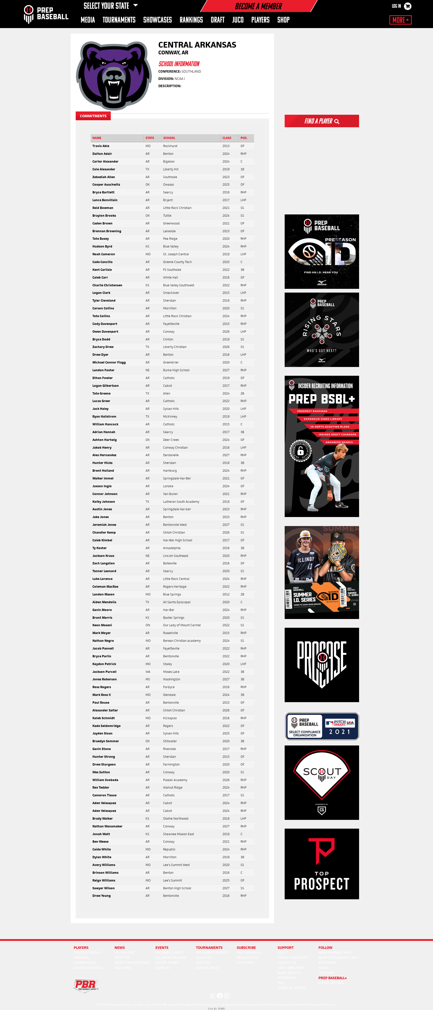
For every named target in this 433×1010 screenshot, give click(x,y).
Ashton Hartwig (104, 440)
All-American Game (170, 957)
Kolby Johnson (103, 501)
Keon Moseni (102, 625)
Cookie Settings (331, 983)
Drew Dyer (100, 354)
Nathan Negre (103, 641)
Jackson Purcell (104, 672)
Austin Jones (102, 509)
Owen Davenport (105, 331)
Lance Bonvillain (105, 200)
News (120, 947)
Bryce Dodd (101, 339)
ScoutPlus (245, 962)
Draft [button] (218, 20)
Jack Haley (100, 409)
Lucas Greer (101, 401)
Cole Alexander (103, 169)
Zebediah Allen (103, 177)
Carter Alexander (105, 161)
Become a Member (258, 7)
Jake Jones (100, 517)
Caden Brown (102, 223)
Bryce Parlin (101, 656)
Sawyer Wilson (103, 888)
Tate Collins (101, 316)
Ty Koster (99, 548)
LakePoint (204, 957)
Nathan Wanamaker (107, 826)
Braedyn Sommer (105, 741)
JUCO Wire (123, 968)
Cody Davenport (104, 324)
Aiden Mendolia (104, 602)
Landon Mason (103, 594)
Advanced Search (88, 968)
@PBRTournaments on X (338, 957)
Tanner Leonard (104, 571)
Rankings (81, 957)
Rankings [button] (191, 20)
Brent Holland (103, 470)
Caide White (101, 849)
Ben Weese (100, 841)
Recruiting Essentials (132, 962)
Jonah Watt (101, 834)
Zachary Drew (103, 347)
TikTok (323, 968)
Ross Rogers (101, 687)
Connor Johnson (105, 494)
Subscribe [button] (246, 947)
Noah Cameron (103, 254)
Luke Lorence (102, 579)
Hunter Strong (103, 756)
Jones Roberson (104, 679)
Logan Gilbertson (105, 386)
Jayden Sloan (102, 733)
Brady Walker (102, 818)
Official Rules (207, 968)
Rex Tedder (100, 787)
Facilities (203, 962)
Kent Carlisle (102, 270)
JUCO (238, 20)
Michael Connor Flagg (109, 362)
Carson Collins (103, 308)
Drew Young (101, 896)
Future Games (166, 962)
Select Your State (107, 6)
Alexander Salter (105, 710)
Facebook (326, 973)
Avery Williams (103, 865)
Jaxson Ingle (102, 486)
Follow (325, 947)
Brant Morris (102, 617)
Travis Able (100, 146)
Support (286, 947)
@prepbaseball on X (335, 952)
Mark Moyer (101, 633)
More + (400, 21)
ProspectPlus (248, 957)
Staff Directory (291, 968)
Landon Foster (103, 370)
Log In (396, 6)
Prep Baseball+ (249, 952)
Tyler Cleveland (104, 300)
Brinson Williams (105, 872)
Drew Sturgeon (104, 764)
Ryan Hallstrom (104, 416)
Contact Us (287, 962)
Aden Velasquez (104, 803)
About (283, 952)
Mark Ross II (101, 695)
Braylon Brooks (104, 215)
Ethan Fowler (102, 378)
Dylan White (101, 857)
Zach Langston (103, 563)
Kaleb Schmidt (103, 718)
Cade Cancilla (102, 262)
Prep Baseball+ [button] (332, 977)
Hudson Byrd (102, 246)
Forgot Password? (293, 957)
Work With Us (289, 973)
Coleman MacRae (105, 586)
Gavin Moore (102, 610)
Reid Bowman (102, 208)
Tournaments (209, 947)
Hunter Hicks (102, 463)
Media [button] (88, 20)
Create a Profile (87, 952)
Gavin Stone (101, 749)
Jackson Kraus (103, 556)
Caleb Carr (100, 277)
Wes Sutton (101, 772)
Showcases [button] (157, 20)
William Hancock (105, 424)
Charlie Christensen (107, 285)
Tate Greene (101, 393)
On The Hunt (125, 952)
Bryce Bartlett (103, 192)
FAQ (280, 983)
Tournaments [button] (119, 20)
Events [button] (161, 947)
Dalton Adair (102, 154)
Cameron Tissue (104, 795)
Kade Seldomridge (106, 726)
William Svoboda (105, 780)
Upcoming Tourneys (212, 952)
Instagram (327, 962)
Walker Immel (103, 478)
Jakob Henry (102, 447)
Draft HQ (122, 957)
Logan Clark (101, 293)
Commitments (85, 962)
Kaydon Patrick (104, 664)
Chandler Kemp (104, 532)
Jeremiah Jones (104, 525)
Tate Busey (100, 238)
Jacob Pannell (103, 648)
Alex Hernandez (104, 455)
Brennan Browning (106, 231)
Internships (287, 978)
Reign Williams (103, 880)
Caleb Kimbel (102, 540)
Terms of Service (292, 988)
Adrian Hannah (103, 432)
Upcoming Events (169, 952)
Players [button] (260, 20)
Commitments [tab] (93, 115)
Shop (283, 20)
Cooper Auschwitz (106, 184)
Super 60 (162, 968)
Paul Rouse (100, 702)
